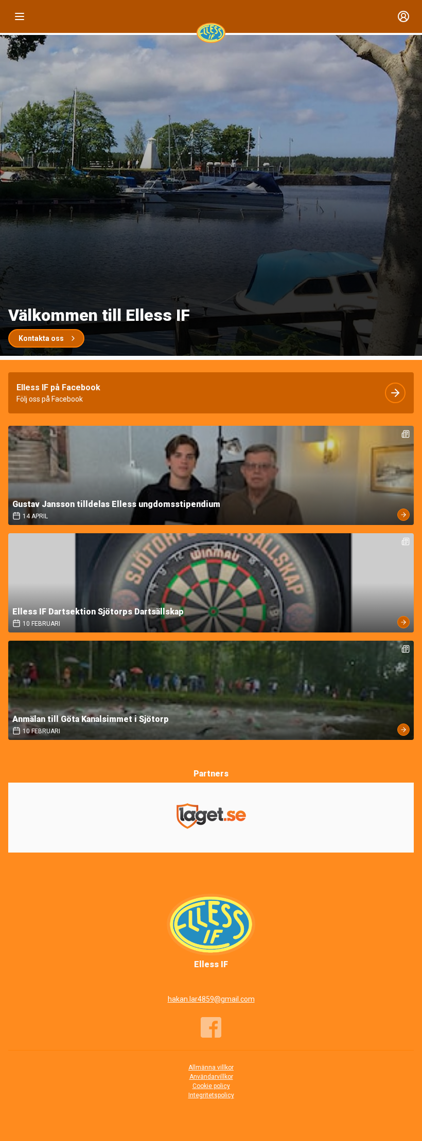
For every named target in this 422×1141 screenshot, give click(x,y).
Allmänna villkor (211, 1067)
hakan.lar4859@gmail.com (211, 999)
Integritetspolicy (211, 1095)
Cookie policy (211, 1086)
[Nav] (19, 16)
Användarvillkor (211, 1076)
